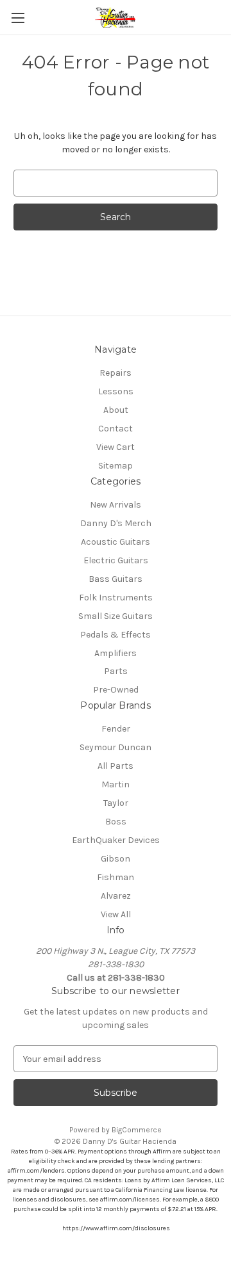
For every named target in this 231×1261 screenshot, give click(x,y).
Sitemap (115, 465)
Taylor (115, 803)
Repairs (115, 372)
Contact (115, 428)
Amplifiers (115, 653)
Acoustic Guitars (115, 541)
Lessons (115, 391)
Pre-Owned (116, 689)
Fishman (115, 877)
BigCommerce (137, 1129)
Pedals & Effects (115, 634)
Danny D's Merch (115, 523)
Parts (116, 671)
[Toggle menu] (17, 17)
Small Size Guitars (115, 616)
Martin (115, 784)
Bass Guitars (115, 579)
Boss (115, 821)
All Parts (115, 765)
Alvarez (116, 895)
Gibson (115, 858)
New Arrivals (115, 504)
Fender (115, 728)
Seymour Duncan (115, 747)
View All (116, 914)
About (115, 410)
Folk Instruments (116, 597)
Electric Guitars (115, 560)
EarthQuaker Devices (116, 840)
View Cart (115, 447)
